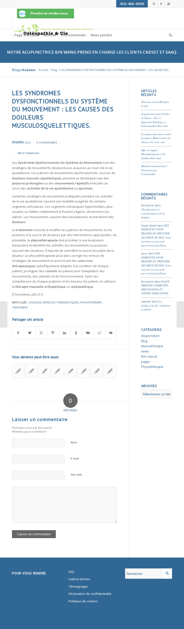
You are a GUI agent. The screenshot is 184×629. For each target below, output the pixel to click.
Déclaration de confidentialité (90, 593)
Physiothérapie (152, 367)
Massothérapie (152, 346)
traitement (20, 307)
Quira (144, 253)
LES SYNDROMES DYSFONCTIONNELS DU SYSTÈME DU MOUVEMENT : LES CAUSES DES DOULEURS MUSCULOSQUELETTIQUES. (63, 109)
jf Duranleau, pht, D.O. (28, 294)
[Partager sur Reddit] (99, 333)
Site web (76, 474)
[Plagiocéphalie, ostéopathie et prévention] (70, 371)
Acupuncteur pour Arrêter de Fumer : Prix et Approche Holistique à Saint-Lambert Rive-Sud (155, 120)
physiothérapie (91, 302)
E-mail (75, 458)
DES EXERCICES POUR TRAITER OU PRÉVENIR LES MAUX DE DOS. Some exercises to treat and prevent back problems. (156, 235)
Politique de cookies (83, 601)
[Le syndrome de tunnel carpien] (18, 371)
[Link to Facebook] (161, 3)
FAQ (71, 572)
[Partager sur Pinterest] (52, 333)
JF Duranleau (31, 153)
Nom (74, 442)
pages (145, 361)
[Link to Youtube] (168, 3)
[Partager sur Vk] (87, 333)
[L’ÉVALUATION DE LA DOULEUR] (110, 371)
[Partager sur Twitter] (29, 333)
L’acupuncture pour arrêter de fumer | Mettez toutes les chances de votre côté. (156, 138)
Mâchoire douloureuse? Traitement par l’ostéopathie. (154, 170)
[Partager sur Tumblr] (76, 333)
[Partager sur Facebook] (18, 333)
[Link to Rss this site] (153, 3)
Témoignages (78, 586)
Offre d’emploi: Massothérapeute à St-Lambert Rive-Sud (153, 154)
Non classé (149, 356)
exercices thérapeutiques (60, 302)
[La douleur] (31, 371)
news (145, 351)
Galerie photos (79, 579)
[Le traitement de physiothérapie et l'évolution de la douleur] (57, 371)
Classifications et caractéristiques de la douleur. (153, 213)
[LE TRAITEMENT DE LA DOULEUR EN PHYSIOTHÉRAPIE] (44, 371)
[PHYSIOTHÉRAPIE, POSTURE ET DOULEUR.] (84, 371)
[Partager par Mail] (111, 333)
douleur (35, 302)
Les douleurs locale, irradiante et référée (156, 305)
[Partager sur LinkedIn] (64, 333)
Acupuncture (150, 335)
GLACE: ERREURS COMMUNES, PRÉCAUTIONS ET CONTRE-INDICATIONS (155, 287)
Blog (20, 141)
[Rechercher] (169, 35)
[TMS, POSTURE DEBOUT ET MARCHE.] (97, 371)
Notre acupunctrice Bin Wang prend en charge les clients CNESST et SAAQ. (92, 52)
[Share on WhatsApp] (41, 333)
